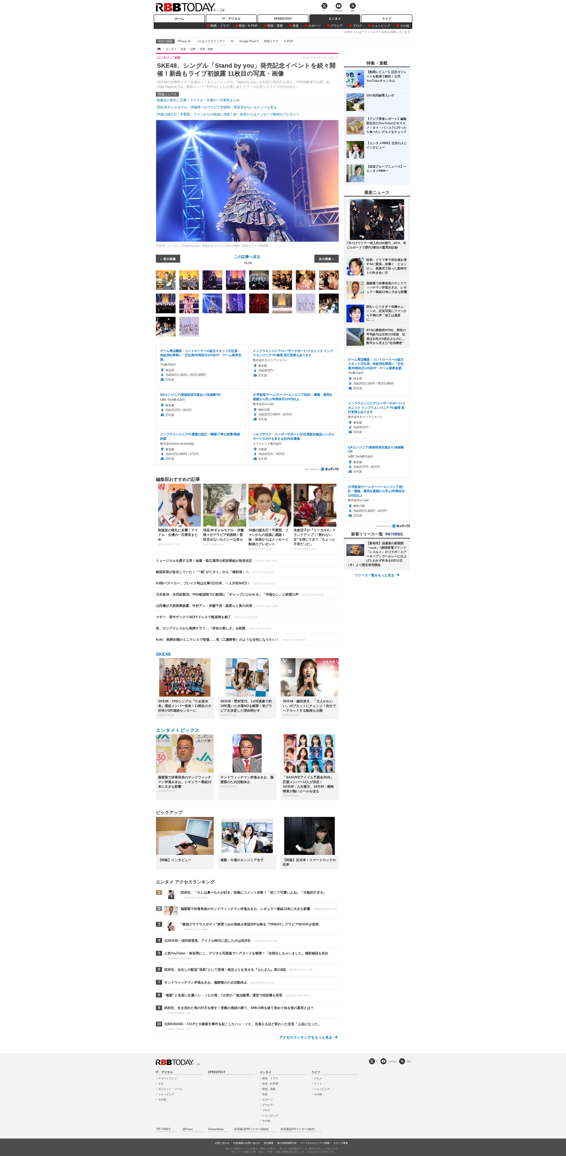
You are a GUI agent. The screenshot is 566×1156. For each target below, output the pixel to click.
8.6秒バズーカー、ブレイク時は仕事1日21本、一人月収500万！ (215, 583)
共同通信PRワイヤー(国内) (251, 1129)
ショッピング (381, 25)
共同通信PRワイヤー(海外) (297, 1129)
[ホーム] (159, 49)
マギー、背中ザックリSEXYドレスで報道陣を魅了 (206, 617)
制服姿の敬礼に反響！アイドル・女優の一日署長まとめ (198, 100)
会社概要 (268, 1143)
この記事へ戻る (247, 259)
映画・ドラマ (219, 25)
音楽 (296, 25)
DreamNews (216, 1129)
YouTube (392, 1061)
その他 (404, 25)
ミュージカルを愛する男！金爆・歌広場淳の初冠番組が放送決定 (216, 560)
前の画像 (169, 258)
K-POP (288, 41)
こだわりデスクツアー (210, 41)
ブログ (357, 25)
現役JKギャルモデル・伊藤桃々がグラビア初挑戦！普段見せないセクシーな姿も (217, 107)
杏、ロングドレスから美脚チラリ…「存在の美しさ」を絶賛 (214, 628)
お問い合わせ (222, 1143)
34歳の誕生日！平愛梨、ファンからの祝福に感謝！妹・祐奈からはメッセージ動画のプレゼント (228, 114)
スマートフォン (167, 1078)
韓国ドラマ (271, 41)
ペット (318, 1083)
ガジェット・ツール (170, 1089)
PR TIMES (163, 1129)
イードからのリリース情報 (315, 1143)
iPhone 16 (184, 41)
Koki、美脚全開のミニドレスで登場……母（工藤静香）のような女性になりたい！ (230, 639)
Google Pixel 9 (248, 41)
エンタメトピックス (178, 730)
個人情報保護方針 (287, 1143)
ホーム (179, 18)
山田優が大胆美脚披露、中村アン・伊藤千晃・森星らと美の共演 (217, 606)
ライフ (386, 18)
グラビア (337, 25)
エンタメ (335, 18)
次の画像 (325, 258)
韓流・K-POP (248, 25)
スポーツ (314, 25)
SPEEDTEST (283, 18)
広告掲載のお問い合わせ (246, 1143)
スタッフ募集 (340, 1143)
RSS (408, 1061)
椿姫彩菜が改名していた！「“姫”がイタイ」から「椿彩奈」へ (215, 572)
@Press (187, 1129)
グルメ (318, 1078)
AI (232, 41)
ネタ (161, 1083)
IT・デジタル (231, 18)
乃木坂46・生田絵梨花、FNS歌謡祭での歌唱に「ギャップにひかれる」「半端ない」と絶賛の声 (239, 594)
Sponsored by (312, 469)
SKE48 (163, 654)
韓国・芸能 (275, 25)
